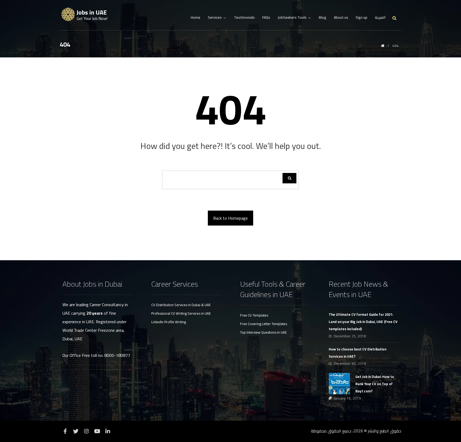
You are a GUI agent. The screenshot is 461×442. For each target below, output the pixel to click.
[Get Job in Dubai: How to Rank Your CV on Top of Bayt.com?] (339, 383)
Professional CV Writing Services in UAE (181, 313)
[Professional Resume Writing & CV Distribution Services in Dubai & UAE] (86, 14)
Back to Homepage (230, 218)
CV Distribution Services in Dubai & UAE (181, 305)
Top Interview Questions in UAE (263, 332)
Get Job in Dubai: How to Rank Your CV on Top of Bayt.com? (374, 383)
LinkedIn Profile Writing (168, 322)
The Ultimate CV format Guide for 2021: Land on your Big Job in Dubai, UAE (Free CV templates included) (363, 321)
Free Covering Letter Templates (263, 324)
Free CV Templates (254, 315)
